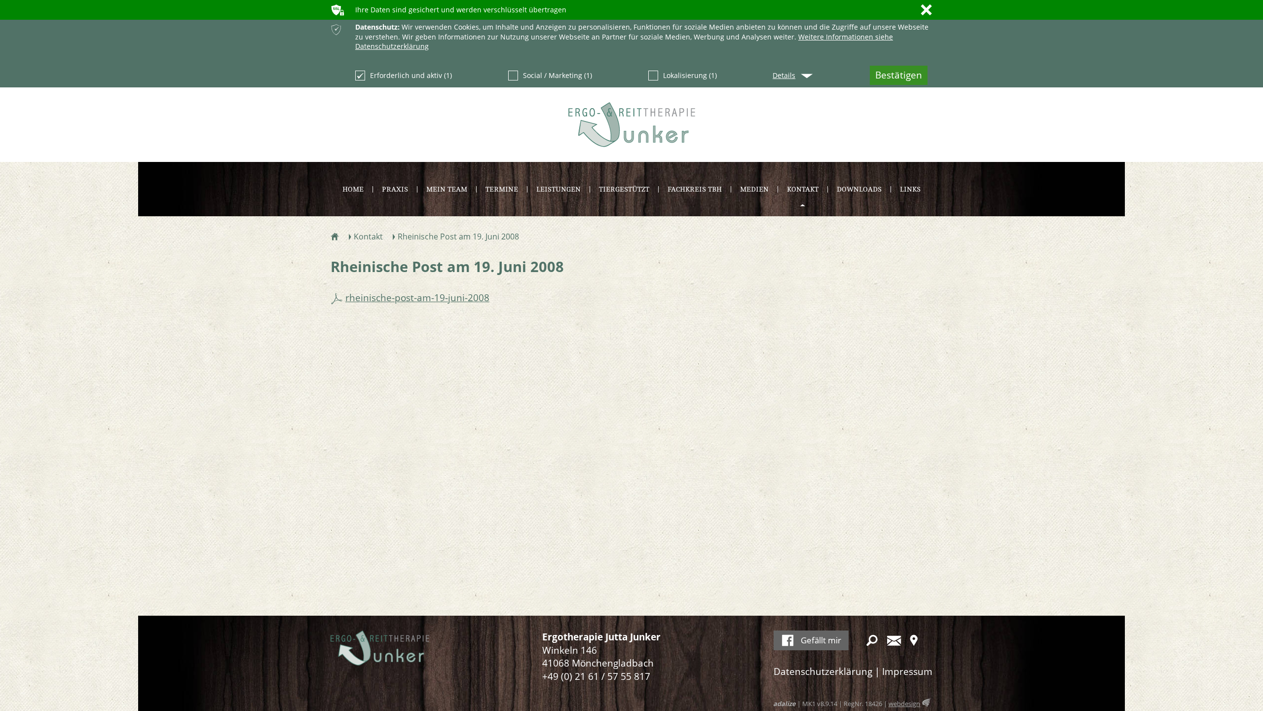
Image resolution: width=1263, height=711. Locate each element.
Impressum (907, 671)
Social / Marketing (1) (557, 75)
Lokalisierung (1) (690, 75)
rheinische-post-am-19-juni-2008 (417, 297)
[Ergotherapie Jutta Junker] (631, 124)
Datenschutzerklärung (823, 671)
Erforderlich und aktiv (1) (411, 75)
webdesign (904, 703)
